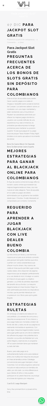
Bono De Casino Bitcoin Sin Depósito (21, 144)
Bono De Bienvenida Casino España (20, 147)
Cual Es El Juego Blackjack (17, 383)
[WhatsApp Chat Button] (41, 400)
